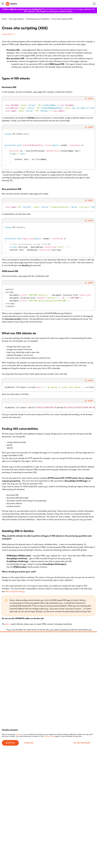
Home (4, 19)
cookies (18, 734)
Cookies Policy (49, 736)
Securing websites (16, 19)
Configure (28, 743)
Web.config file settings (15, 591)
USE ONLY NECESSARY (81, 743)
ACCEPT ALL (10, 743)
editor (7, 624)
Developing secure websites (37, 19)
